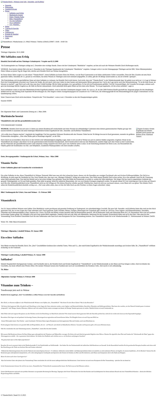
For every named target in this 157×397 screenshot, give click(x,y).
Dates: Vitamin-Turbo (16, 17)
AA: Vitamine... (14, 25)
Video (7, 30)
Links (7, 38)
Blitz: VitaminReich (16, 19)
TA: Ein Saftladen (15, 21)
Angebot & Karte (11, 9)
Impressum (8, 36)
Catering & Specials (12, 28)
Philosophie (9, 7)
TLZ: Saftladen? (15, 23)
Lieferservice (9, 32)
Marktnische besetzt (16, 15)
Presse (7, 11)
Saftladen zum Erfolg (16, 13)
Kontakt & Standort (11, 34)
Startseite (8, 5)
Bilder (7, 26)
